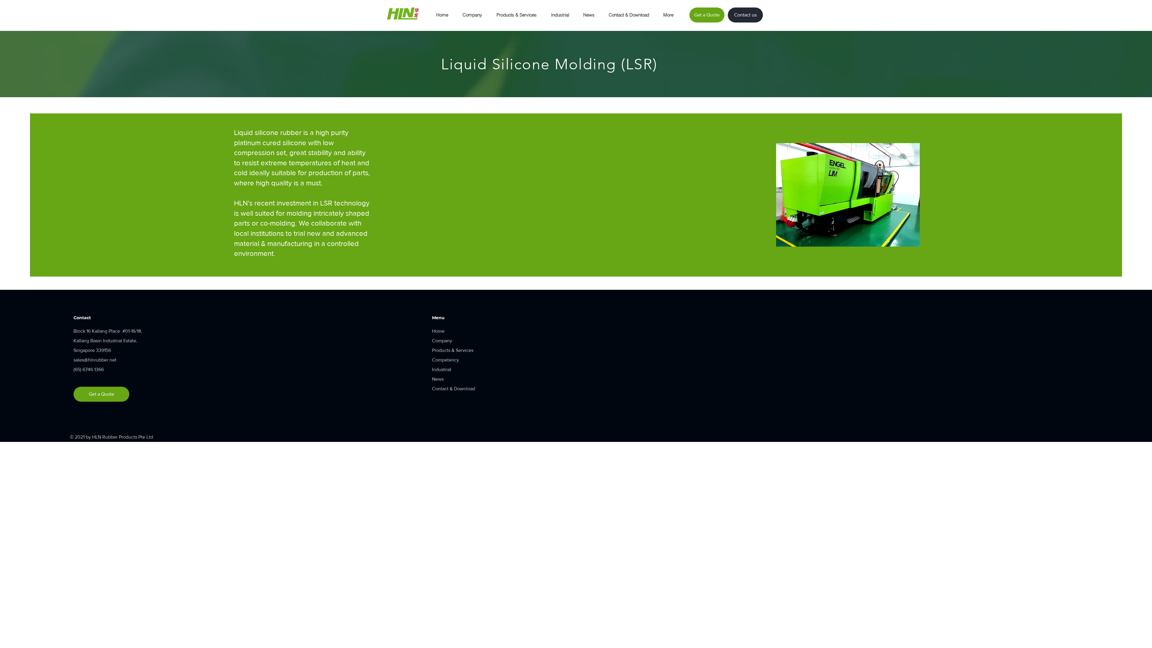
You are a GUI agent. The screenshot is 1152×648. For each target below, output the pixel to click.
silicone (294, 143)
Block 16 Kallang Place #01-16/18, (108, 331)
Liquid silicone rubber (268, 132)
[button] (472, 15)
